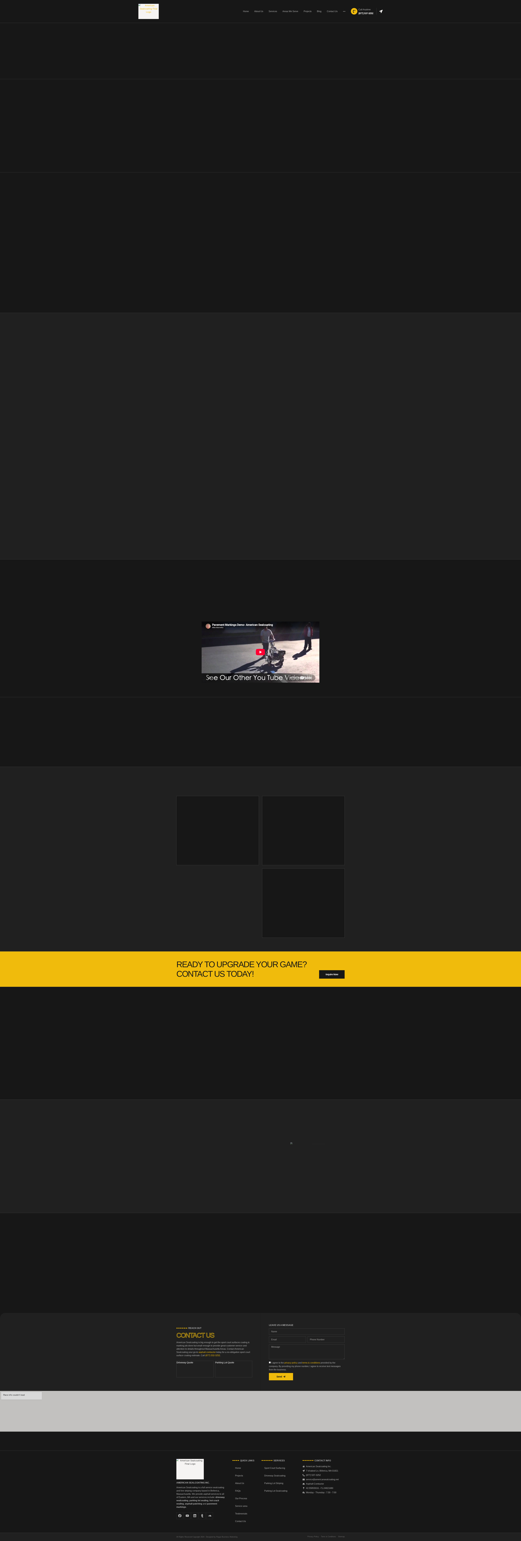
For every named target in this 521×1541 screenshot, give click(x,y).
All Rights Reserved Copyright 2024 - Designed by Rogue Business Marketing (206, 1537)
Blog (319, 11)
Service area (241, 1506)
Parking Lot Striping (273, 1483)
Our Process (241, 1498)
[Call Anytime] (354, 11)
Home (246, 11)
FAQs (238, 1491)
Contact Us (332, 11)
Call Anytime (364, 9)
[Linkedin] (194, 1515)
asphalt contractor (207, 1352)
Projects (308, 11)
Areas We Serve (290, 11)
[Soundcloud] (209, 1515)
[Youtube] (187, 1515)
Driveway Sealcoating (274, 1476)
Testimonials (241, 1514)
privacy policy (291, 1363)
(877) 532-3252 (212, 1355)
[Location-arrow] (381, 11)
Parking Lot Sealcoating (275, 1491)
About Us (258, 11)
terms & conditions (311, 1363)
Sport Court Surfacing (274, 1468)
